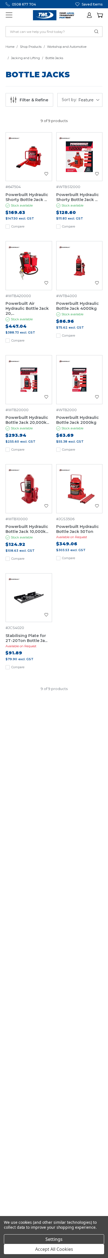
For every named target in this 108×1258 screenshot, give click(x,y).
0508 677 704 (24, 4)
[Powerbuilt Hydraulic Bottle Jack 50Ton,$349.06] (79, 488)
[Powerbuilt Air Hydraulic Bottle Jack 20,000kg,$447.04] (29, 265)
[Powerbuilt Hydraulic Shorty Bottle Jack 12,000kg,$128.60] (79, 156)
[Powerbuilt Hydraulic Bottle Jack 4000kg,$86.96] (79, 265)
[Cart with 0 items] (99, 15)
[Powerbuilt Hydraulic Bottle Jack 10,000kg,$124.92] (29, 488)
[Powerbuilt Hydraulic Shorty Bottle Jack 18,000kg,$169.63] (29, 156)
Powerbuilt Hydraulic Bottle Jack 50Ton (77, 529)
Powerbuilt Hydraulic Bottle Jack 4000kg (77, 306)
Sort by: (69, 99)
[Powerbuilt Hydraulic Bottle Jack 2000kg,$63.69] (79, 379)
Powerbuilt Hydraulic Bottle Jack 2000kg (77, 420)
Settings (54, 1239)
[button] (89, 15)
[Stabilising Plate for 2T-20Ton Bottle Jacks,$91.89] (29, 597)
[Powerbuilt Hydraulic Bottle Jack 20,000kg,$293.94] (29, 379)
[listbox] (89, 100)
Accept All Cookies (54, 1249)
